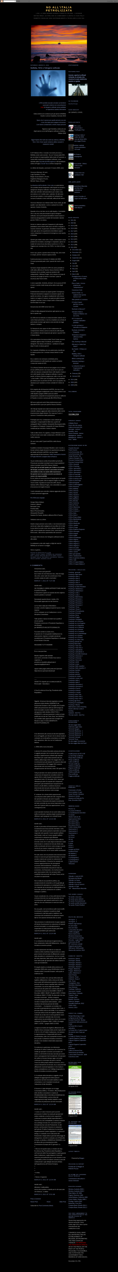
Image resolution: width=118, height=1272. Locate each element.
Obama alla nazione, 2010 (77, 950)
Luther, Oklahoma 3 (74, 973)
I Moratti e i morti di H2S (76, 876)
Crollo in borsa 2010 (75, 827)
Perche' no (72, 809)
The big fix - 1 (73, 919)
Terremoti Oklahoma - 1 (76, 731)
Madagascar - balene (75, 435)
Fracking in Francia (74, 688)
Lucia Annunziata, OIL (75, 452)
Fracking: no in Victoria (76, 637)
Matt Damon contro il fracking (77, 707)
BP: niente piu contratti (75, 944)
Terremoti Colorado (74, 737)
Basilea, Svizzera (74, 999)
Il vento (71, 843)
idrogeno (58, 554)
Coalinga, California (75, 989)
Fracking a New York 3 (75, 698)
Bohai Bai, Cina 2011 (75, 1203)
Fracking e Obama (74, 705)
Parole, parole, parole (73, 182)
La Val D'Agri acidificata (76, 755)
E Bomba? (72, 1048)
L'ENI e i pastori (73, 525)
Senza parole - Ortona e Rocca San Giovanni (80, 165)
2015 (72, 236)
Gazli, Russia (73, 975)
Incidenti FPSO (73, 851)
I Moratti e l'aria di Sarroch (76, 884)
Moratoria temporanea (75, 936)
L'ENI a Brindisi (73, 501)
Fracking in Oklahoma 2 (76, 591)
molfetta (49, 555)
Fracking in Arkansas (75, 658)
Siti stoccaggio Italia (75, 725)
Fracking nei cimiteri (75, 676)
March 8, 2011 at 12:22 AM (45, 819)
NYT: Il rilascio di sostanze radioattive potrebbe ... (78, 320)
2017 (72, 231)
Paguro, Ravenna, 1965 (76, 1195)
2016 (72, 234)
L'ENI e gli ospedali (74, 554)
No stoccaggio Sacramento (77, 741)
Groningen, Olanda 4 (75, 967)
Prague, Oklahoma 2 (75, 971)
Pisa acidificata (73, 774)
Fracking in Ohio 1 (74, 576)
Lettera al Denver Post (75, 1050)
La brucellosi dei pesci (75, 930)
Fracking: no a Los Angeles (77, 623)
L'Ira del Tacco (44, 163)
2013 (72, 242)
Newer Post (34, 1202)
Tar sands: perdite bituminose (77, 903)
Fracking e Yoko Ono (75, 645)
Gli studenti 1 (73, 853)
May (73, 268)
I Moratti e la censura (75, 882)
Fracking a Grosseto (75, 613)
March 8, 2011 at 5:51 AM (44, 1194)
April (73, 271)
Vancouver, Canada (75, 991)
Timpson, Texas (73, 995)
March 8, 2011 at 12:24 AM (45, 933)
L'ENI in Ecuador (74, 547)
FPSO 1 (71, 845)
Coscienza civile (74, 1056)
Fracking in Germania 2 (76, 686)
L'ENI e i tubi (72, 560)
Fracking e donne (74, 672)
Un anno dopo (73, 925)
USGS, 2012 (72, 1005)
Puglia (39, 557)
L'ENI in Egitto (73, 535)
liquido (36, 555)
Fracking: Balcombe (75, 643)
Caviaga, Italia (73, 997)
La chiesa (71, 835)
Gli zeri (71, 839)
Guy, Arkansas (73, 987)
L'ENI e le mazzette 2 (75, 476)
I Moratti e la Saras (74, 880)
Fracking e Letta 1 (74, 593)
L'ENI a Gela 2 (73, 515)
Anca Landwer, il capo (75, 792)
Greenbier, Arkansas (75, 985)
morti (54, 555)
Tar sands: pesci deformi (76, 899)
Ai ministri (72, 815)
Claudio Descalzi (74, 448)
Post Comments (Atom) (46, 1205)
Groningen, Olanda (74, 960)
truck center (35, 558)
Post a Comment (35, 1199)
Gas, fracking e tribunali (79, 341)
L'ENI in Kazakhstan (75, 537)
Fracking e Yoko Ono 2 (75, 647)
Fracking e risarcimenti (75, 584)
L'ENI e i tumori (73, 551)
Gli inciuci (72, 837)
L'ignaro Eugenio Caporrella (77, 1038)
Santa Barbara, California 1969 (78, 1197)
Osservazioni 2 (73, 831)
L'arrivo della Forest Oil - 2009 (78, 1054)
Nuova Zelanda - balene (76, 433)
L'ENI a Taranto (73, 493)
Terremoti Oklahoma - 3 (76, 735)
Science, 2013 (73, 1007)
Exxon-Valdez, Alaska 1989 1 (77, 1199)
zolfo (49, 558)
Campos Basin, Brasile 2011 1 (78, 1205)
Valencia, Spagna (74, 1001)
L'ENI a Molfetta (73, 488)
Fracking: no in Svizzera (76, 621)
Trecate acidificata (74, 764)
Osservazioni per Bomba (76, 1052)
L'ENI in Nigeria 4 (74, 545)
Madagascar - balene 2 (76, 437)
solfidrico (45, 557)
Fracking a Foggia (74, 617)
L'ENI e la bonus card (75, 478)
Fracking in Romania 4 (75, 605)
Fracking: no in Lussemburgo (77, 633)
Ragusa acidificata (74, 768)
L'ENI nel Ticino (73, 505)
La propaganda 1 (74, 857)
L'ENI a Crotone (73, 509)
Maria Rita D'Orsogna (73, 103)
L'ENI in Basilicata (74, 523)
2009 (72, 382)
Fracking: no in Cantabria (76, 631)
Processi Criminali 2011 (76, 462)
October (74, 255)
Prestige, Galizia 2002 (75, 1201)
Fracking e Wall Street (75, 574)
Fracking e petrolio (74, 674)
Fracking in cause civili (75, 678)
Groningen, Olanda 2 (75, 962)
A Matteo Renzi (73, 423)
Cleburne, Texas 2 (74, 979)
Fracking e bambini (74, 670)
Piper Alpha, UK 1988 (75, 1193)
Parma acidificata (74, 770)
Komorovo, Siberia (74, 958)
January (74, 376)
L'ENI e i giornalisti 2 (75, 470)
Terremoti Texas (73, 739)
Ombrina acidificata (74, 766)
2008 (72, 385)
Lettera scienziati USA (75, 427)
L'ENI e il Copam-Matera (76, 562)
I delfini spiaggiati (74, 932)
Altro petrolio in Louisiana (80, 299)
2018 (72, 228)
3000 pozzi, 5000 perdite (76, 948)
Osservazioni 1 (73, 833)
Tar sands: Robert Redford (77, 905)
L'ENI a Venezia (73, 490)
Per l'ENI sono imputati (37, 498)
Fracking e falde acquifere (76, 666)
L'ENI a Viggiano (74, 497)
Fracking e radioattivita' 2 (76, 652)
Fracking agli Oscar (74, 700)
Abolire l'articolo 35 (74, 817)
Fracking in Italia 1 (74, 680)
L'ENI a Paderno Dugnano (77, 529)
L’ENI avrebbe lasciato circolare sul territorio (52, 103)
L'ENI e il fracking (74, 466)
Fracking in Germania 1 (76, 684)
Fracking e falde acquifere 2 (77, 668)
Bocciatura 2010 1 (74, 823)
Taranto (60, 557)
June (74, 266)
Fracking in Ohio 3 (74, 580)
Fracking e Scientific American (78, 654)
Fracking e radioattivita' (76, 650)
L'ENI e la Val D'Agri (75, 480)
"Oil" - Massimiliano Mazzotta (77, 888)
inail (32, 555)
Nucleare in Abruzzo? (78, 309)
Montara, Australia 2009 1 (76, 1189)
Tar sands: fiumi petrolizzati (77, 901)
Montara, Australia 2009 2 (76, 1191)
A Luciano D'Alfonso (75, 811)
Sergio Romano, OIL (75, 456)
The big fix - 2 (73, 921)
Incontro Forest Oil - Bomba (77, 1020)
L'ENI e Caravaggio (75, 549)
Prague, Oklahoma (74, 969)
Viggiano (44, 558)
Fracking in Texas (74, 607)
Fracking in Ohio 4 (74, 582)
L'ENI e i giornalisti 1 (75, 468)
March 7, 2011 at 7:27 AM (44, 581)
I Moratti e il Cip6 (74, 886)
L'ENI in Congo (73, 527)
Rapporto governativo (75, 946)
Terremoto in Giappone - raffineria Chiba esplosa (79, 337)
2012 (72, 244)
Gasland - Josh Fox (74, 713)
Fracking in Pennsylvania (76, 611)
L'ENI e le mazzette (74, 474)
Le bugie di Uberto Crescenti (77, 1036)
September (75, 258)
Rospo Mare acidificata (76, 757)
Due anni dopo (73, 927)
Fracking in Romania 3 (75, 603)
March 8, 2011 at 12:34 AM (45, 1180)
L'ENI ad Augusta (74, 482)
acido (38, 554)
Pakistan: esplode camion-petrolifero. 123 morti (79, 147)
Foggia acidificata (74, 776)
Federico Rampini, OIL (75, 458)
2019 (72, 225)
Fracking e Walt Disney (76, 597)
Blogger (81, 1158)
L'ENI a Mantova (74, 499)
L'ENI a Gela (72, 513)
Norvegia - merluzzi (74, 429)
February (75, 373)
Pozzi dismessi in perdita (76, 938)
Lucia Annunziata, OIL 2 (76, 454)
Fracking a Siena (74, 615)
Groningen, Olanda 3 (75, 964)
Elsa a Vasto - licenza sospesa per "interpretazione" (78, 285)
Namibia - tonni (73, 431)
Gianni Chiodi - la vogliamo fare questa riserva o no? (79, 295)
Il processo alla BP (74, 942)
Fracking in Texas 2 (74, 609)
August (74, 260)
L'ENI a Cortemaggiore (75, 484)
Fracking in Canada (75, 692)
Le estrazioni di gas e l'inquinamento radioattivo (78, 368)
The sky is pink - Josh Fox (76, 715)
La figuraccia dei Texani (76, 1018)
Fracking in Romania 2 (75, 601)
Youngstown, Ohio (74, 983)
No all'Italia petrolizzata (59, 9)
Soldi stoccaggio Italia (75, 727)
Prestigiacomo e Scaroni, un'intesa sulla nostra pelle (79, 278)
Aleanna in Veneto (74, 796)
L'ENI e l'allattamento (75, 556)
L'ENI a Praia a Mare (75, 517)
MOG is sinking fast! (78, 358)
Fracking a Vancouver (75, 660)
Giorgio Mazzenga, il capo (76, 1016)
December (75, 249)
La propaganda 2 (74, 859)
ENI (54, 554)
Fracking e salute (74, 662)
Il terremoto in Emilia (75, 790)
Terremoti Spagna (74, 729)
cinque (42, 554)
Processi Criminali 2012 (76, 460)
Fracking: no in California (76, 627)
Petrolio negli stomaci (75, 923)
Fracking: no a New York (76, 639)
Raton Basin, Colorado (75, 993)
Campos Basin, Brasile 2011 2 (78, 1207)
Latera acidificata (74, 762)
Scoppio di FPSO (74, 849)
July (73, 263)
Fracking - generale (74, 572)
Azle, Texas (72, 981)
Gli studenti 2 (73, 855)
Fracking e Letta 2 (74, 595)
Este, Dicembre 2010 (75, 800)
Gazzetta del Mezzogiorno (47, 161)
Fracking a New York (75, 694)
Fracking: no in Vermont (76, 629)
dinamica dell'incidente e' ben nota (43, 185)
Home (48, 1202)
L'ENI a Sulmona (74, 503)
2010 (72, 379)
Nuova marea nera (74, 934)
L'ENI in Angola (73, 533)
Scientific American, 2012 (76, 1003)
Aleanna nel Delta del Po (76, 798)
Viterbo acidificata (74, 772)
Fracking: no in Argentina (76, 625)
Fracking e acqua (74, 664)
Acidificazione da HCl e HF (77, 753)
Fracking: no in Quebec (76, 635)
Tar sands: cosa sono (75, 897)
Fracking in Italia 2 (74, 682)
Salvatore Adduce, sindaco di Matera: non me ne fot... (79, 314)
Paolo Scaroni (73, 450)
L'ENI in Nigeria (73, 539)
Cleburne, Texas (74, 977)
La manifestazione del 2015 (77, 813)
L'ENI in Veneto (73, 521)
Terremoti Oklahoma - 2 (76, 733)
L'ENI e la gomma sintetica (77, 558)
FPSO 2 (71, 847)
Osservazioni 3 (73, 829)
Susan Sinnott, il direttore (76, 794)
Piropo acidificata (74, 760)
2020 (72, 223)
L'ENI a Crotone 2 (74, 511)
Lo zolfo (71, 841)
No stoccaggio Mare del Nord (77, 743)
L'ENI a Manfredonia (75, 519)
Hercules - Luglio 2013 (75, 940)
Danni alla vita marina (75, 425)
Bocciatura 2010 (74, 821)
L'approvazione (73, 861)
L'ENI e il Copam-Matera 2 (77, 564)
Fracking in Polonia (74, 690)
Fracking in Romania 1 (75, 599)
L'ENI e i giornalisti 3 (75, 472)
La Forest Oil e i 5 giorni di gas (78, 1030)
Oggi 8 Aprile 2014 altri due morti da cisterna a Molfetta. (48, 140)
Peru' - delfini (73, 439)
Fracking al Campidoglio (76, 702)
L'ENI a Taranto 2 (74, 495)
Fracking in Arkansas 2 (75, 656)
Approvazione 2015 (75, 819)
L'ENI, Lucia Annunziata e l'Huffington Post (78, 128)
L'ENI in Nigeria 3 (74, 543)
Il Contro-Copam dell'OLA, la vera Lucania (77, 304)
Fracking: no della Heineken (77, 586)
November (75, 252)
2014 (72, 239)
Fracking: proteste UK (75, 641)
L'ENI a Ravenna (74, 486)
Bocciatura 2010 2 (74, 825)
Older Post (62, 1202)
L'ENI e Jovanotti (74, 464)
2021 (72, 220)
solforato (53, 557)
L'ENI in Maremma (74, 507)
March (74, 274)
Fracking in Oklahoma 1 (76, 589)
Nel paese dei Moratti (75, 878)
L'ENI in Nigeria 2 (74, 541)
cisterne (49, 554)
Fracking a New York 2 (75, 696)
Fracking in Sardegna (75, 619)
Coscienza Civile (77, 290)
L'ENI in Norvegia (74, 531)
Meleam (42, 555)
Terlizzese (72, 863)
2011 (72, 247)
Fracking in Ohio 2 (74, 578)
